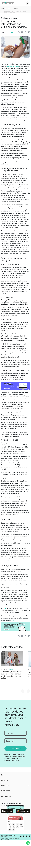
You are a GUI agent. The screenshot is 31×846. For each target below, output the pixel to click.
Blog (9, 8)
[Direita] (28, 691)
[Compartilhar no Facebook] (19, 32)
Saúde (16, 8)
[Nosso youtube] (26, 836)
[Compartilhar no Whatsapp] (29, 32)
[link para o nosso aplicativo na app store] (7, 811)
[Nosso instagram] (29, 836)
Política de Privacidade (17, 756)
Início (2, 8)
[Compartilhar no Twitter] (22, 32)
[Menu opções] (27, 3)
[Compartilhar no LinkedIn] (25, 32)
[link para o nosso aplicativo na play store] (23, 811)
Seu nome (9, 733)
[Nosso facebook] (21, 836)
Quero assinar (15, 748)
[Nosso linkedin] (23, 836)
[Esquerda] (22, 691)
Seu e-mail (10, 741)
